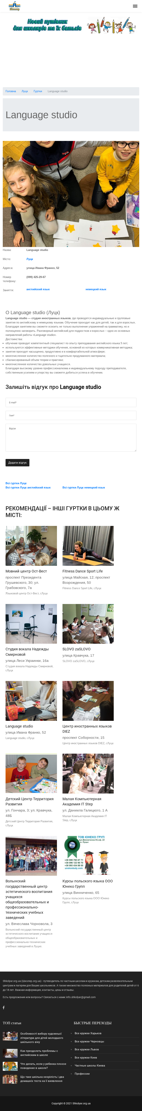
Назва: (7, 249)
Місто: (7, 259)
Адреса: (8, 267)
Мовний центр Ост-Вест (26, 571)
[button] (13, 194)
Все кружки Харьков (88, 1033)
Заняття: (8, 290)
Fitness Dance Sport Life (82, 571)
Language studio (19, 726)
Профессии (82, 1073)
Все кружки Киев (86, 1057)
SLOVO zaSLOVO (76, 649)
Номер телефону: (9, 279)
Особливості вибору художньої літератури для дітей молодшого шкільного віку (41, 1038)
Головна (11, 91)
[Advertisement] (71, 61)
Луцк (25, 91)
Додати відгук (17, 462)
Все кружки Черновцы (89, 1041)
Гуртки (38, 91)
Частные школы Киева (90, 1065)
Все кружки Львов (87, 1049)
